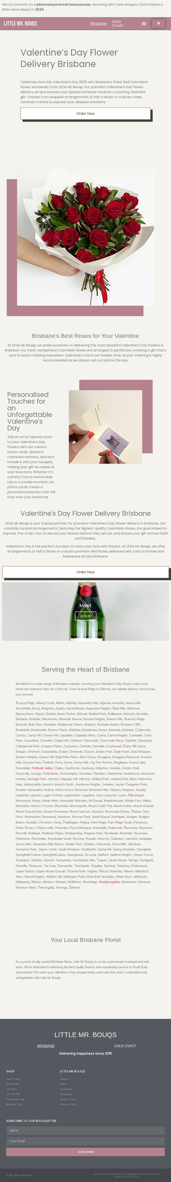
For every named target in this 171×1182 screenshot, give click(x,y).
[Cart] (158, 23)
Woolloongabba (109, 882)
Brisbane (99, 23)
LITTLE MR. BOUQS (85, 1035)
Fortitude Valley (42, 768)
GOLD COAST (125, 1046)
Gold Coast (117, 23)
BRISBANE (46, 1046)
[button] (144, 23)
